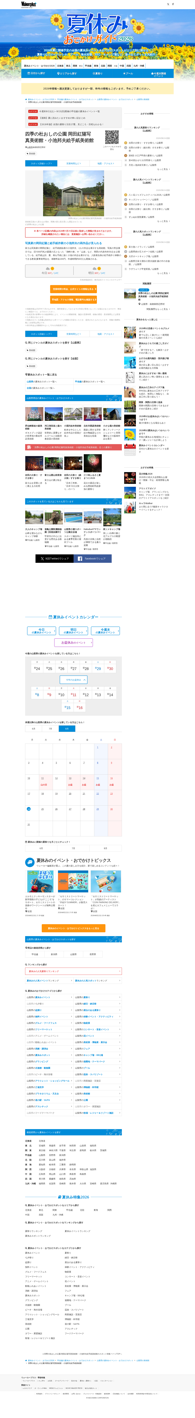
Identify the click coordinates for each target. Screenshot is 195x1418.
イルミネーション (106, 1381)
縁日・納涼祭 (71, 1257)
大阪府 (42, 1169)
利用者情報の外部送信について (147, 1394)
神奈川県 (53, 1150)
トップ (40, 163)
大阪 (115, 66)
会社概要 (131, 1394)
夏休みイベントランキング (77, 1231)
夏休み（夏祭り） (86, 1381)
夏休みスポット (32, 1295)
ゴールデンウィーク (62, 1381)
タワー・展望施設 (33, 1333)
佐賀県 (52, 1183)
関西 (110, 65)
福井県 (62, 1159)
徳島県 (62, 1178)
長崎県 (62, 1183)
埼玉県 (72, 1150)
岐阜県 (52, 1164)
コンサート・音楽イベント (77, 1276)
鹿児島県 (104, 1183)
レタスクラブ (27, 1388)
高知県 (72, 1178)
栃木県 (93, 1150)
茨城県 (103, 1150)
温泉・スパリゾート (74, 1309)
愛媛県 (52, 1178)
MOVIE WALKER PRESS (74, 1388)
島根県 (83, 1174)
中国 (122, 65)
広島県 (42, 1174)
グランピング (31, 1300)
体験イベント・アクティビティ (80, 1267)
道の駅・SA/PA (72, 1323)
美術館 (32, 153)
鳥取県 (72, 1174)
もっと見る (162, 169)
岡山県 (52, 1174)
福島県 (93, 1145)
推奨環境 (66, 1394)
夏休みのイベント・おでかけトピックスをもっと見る (73, 928)
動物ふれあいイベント (35, 1285)
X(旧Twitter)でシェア (57, 558)
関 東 (28, 1150)
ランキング (43, 980)
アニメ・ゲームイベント (37, 1281)
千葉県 (62, 1150)
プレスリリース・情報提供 (92, 1394)
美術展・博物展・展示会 (76, 1285)
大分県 (83, 1183)
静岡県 (72, 1164)
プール (129, 73)
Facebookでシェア (95, 558)
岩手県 (62, 1145)
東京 (81, 66)
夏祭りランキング (33, 1231)
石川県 (42, 1159)
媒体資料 (107, 1394)
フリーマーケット (33, 1276)
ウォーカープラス (29, 1381)
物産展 (68, 1271)
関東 (75, 65)
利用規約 (39, 1394)
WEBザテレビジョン (56, 1388)
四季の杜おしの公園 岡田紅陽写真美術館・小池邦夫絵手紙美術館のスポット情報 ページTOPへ (83, 1354)
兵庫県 (62, 1169)
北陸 (103, 65)
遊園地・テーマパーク (75, 1300)
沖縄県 (113, 1183)
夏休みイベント (32, 1252)
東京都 (42, 1150)
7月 (73, 848)
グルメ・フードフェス (35, 1271)
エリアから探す (68, 73)
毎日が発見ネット (91, 1388)
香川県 (42, 1178)
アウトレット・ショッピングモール (42, 1314)
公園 (27, 1328)
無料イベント (31, 1267)
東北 (68, 65)
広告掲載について (119, 1394)
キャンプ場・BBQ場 (74, 1295)
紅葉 (96, 1381)
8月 (105, 848)
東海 (96, 65)
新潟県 (54, 954)
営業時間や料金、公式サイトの (73, 289)
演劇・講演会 (31, 1290)
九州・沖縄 (138, 65)
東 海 (28, 1164)
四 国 (28, 1178)
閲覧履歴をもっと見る (157, 309)
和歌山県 (84, 1169)
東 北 (28, 1145)
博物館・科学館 (72, 1319)
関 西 (28, 1169)
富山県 (52, 1159)
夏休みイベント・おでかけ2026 (39, 65)
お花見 (50, 1381)
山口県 (62, 1174)
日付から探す (38, 73)
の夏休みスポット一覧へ (42, 381)
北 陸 (28, 1159)
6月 (41, 848)
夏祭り (99, 73)
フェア (68, 1290)
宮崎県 (93, 1183)
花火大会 (74, 1381)
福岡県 (42, 1183)
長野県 (93, 954)
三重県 (62, 1164)
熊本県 (72, 1183)
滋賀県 (93, 1169)
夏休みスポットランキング (38, 1235)
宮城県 (42, 1145)
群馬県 (83, 1150)
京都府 (52, 1169)
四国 (129, 65)
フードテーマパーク (74, 1333)
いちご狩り (41, 1381)
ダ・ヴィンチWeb (40, 1388)
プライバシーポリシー (52, 1394)
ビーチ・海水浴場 (33, 1309)
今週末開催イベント (160, 75)
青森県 (52, 1145)
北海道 (60, 65)
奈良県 (72, 1169)
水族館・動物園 (32, 1304)
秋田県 (72, 1145)
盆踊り (28, 1262)
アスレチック (71, 1328)
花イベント (70, 1281)
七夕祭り (29, 1257)
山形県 (83, 1145)
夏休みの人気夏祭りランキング (44, 971)
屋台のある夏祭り (73, 1262)
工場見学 (29, 1319)
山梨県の (38, 997)
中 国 (28, 1174)
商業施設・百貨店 (73, 1314)
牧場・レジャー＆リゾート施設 (40, 1338)
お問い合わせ (76, 1394)
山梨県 (30, 147)
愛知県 (42, 1164)
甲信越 (88, 65)
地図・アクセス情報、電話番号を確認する (74, 299)
